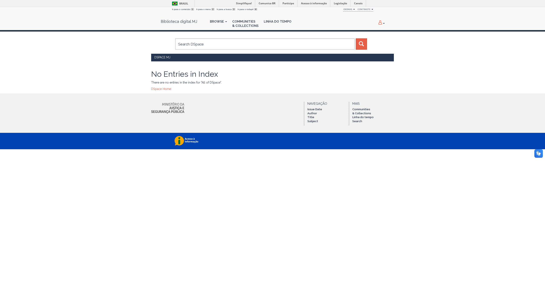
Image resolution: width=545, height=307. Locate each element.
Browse (217, 21)
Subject (312, 121)
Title (310, 117)
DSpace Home (161, 89)
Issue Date (314, 109)
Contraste (364, 9)
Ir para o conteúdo (182, 9)
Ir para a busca (225, 9)
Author (312, 113)
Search (357, 121)
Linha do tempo (363, 117)
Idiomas (348, 9)
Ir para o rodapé (247, 9)
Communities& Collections (245, 24)
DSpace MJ (162, 57)
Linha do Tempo (277, 21)
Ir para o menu (205, 9)
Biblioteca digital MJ (179, 21)
